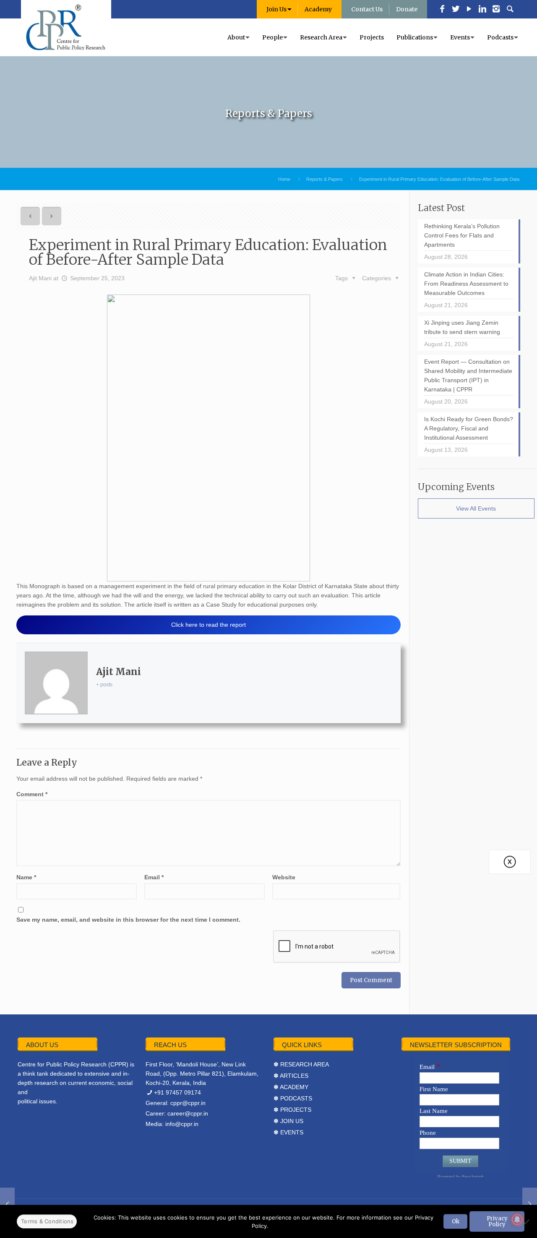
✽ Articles (291, 1075)
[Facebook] (442, 9)
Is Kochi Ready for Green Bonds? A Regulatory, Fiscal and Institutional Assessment (468, 428)
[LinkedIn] (482, 9)
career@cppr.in (187, 1113)
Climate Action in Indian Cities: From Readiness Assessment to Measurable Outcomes (466, 283)
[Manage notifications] (517, 1219)
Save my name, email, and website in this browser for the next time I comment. (128, 919)
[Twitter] (455, 9)
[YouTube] (469, 9)
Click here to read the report (208, 624)
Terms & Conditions (47, 1221)
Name (26, 877)
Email (154, 877)
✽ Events (288, 1132)
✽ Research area (301, 1064)
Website (283, 877)
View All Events (476, 508)
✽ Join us (288, 1121)
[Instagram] (496, 9)
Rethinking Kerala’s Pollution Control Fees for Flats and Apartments (462, 235)
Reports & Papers (324, 179)
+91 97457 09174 (177, 1092)
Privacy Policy (497, 1221)
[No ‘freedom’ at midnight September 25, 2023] (7, 1204)
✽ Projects (292, 1109)
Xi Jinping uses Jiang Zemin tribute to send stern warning (462, 327)
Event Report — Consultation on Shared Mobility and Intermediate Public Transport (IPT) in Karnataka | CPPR (468, 375)
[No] (526, 1221)
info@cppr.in (181, 1124)
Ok (455, 1221)
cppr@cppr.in (188, 1103)
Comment (31, 794)
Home (284, 179)
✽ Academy (291, 1087)
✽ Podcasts (293, 1098)
